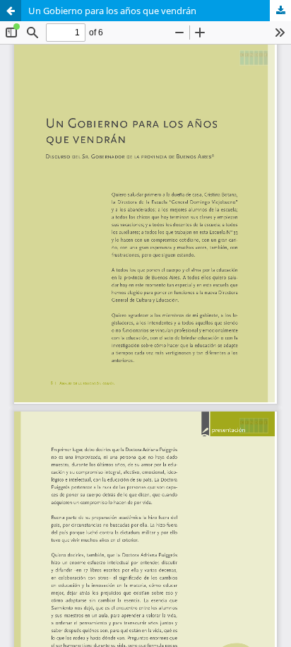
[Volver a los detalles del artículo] (10, 10)
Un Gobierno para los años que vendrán (112, 10)
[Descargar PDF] (280, 10)
